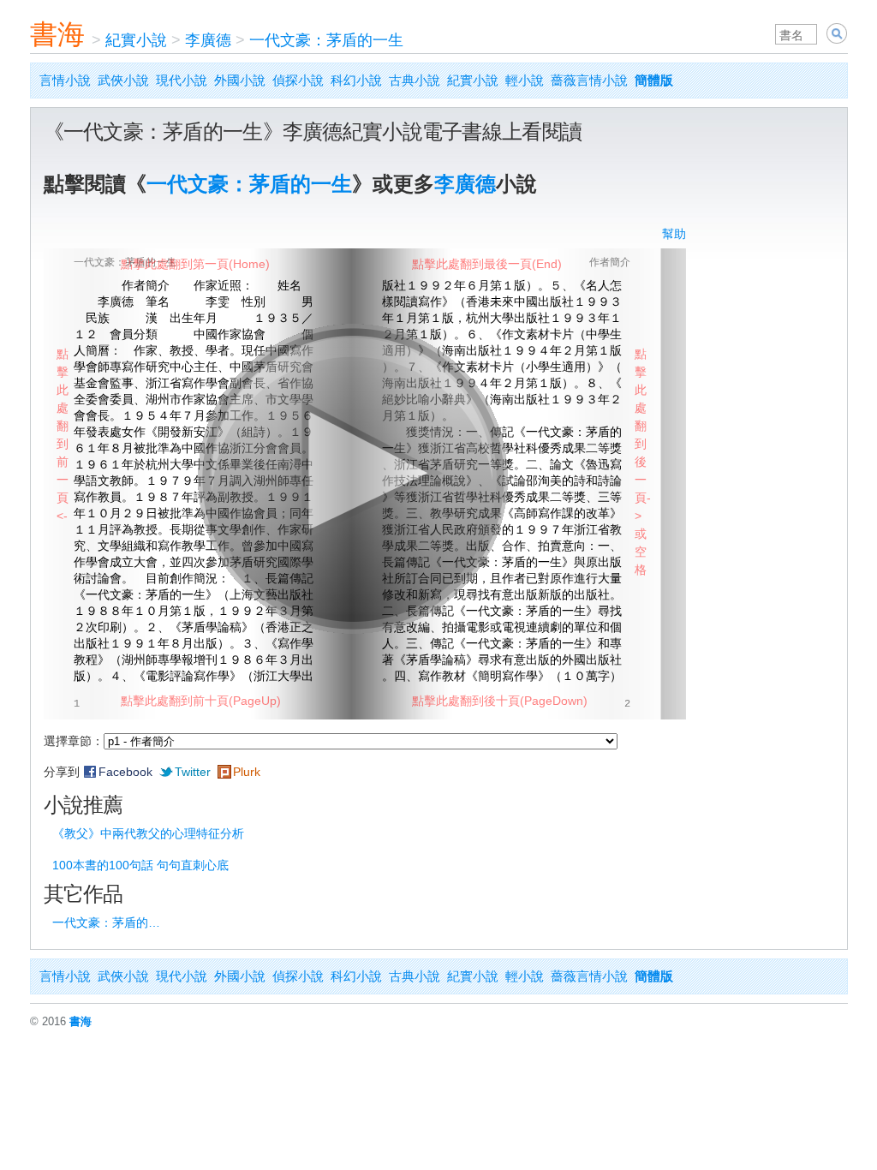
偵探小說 (298, 80)
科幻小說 (356, 80)
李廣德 (208, 40)
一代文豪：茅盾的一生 (326, 40)
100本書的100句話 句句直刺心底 (140, 865)
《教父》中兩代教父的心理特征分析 (148, 833)
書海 (57, 34)
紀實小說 (136, 40)
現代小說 (181, 80)
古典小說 (414, 80)
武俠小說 (123, 80)
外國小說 (239, 80)
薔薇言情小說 (589, 80)
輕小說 (524, 80)
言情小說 (65, 80)
